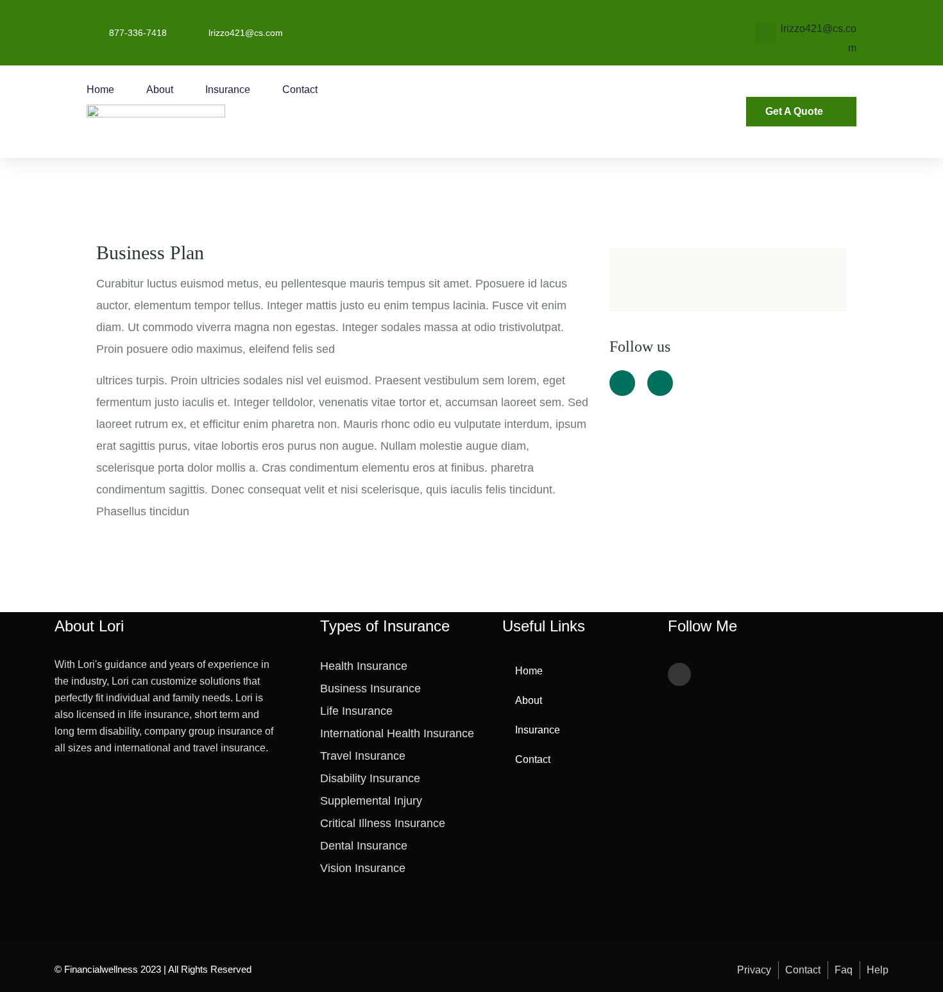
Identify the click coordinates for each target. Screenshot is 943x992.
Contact (300, 89)
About (159, 89)
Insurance (227, 89)
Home (100, 89)
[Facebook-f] (679, 674)
